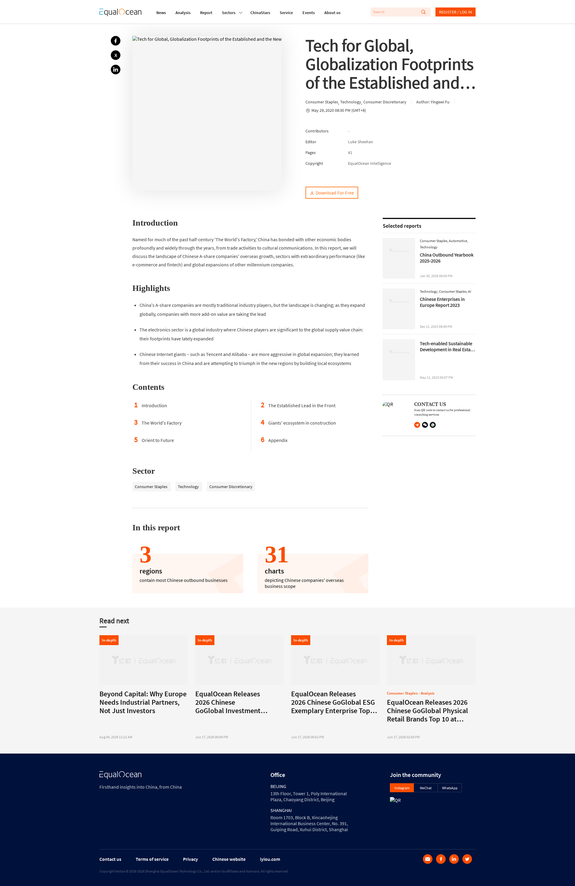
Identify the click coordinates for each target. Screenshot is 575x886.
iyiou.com (270, 859)
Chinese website (229, 859)
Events (308, 12)
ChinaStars (260, 12)
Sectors (228, 12)
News (161, 12)
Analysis (182, 12)
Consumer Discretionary (230, 486)
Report (206, 12)
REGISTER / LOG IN (455, 12)
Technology (189, 486)
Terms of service (152, 859)
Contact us (110, 859)
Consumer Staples (151, 486)
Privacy (190, 859)
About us (332, 12)
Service (286, 12)
